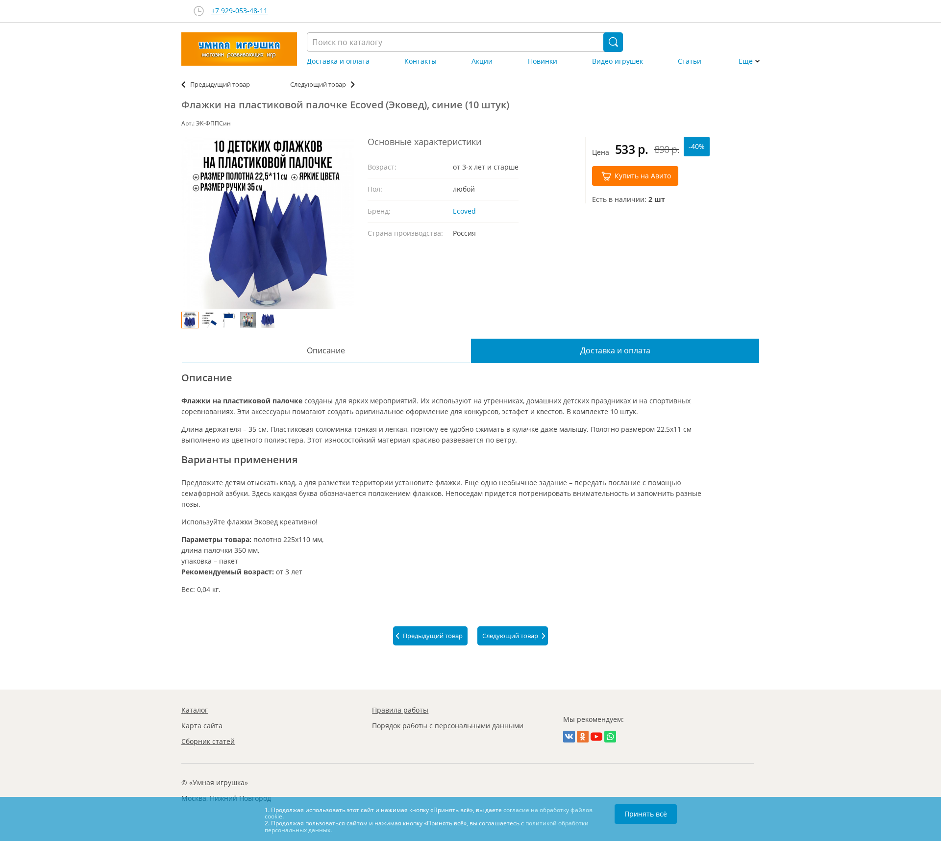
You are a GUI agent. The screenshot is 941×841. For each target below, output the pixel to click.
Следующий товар (318, 84)
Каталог (194, 710)
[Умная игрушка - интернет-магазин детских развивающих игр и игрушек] (239, 49)
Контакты (420, 61)
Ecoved (464, 211)
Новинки (542, 61)
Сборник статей (208, 741)
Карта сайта (202, 725)
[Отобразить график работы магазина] (199, 11)
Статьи (689, 61)
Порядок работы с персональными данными (447, 725)
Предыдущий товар (220, 84)
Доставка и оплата (338, 61)
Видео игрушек (617, 61)
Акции (482, 61)
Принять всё (645, 813)
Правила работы (400, 710)
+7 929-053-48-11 (239, 11)
